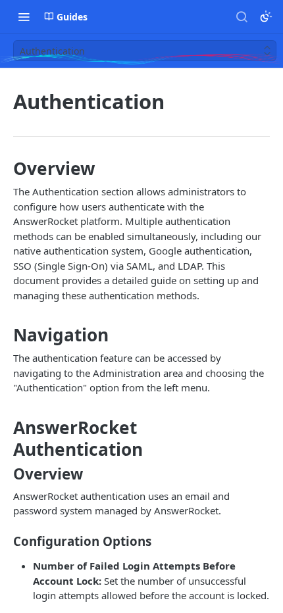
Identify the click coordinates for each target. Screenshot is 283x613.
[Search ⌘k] (241, 16)
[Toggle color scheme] (265, 16)
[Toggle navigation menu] (23, 16)
